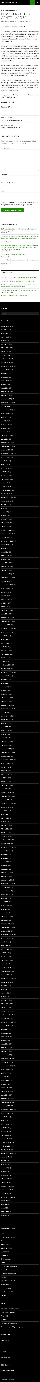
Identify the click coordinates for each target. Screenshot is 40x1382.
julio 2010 (4, 1029)
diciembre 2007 (6, 1142)
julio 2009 (4, 1073)
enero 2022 (4, 526)
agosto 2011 (5, 982)
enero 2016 (4, 789)
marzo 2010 (4, 1044)
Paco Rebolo (5, 1340)
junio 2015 (4, 814)
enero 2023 (4, 483)
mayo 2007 (4, 1168)
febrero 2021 (5, 566)
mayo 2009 (4, 1080)
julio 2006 (4, 1204)
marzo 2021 (4, 563)
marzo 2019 (4, 650)
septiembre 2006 (6, 1197)
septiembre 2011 (6, 978)
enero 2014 (4, 876)
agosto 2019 (5, 632)
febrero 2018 (5, 698)
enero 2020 (4, 614)
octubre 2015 (5, 800)
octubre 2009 (5, 1062)
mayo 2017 (4, 730)
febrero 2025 (5, 391)
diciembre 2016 (6, 749)
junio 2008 (4, 1120)
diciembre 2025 (6, 355)
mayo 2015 (4, 818)
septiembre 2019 (6, 628)
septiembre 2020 (6, 585)
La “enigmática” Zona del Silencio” (26, 277)
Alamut (3, 1233)
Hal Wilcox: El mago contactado (17, 296)
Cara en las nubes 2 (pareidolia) (11, 119)
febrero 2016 (5, 785)
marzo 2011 (4, 1000)
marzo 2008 (4, 1131)
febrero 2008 (5, 1135)
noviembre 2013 (6, 883)
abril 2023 (4, 472)
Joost (3, 296)
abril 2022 (4, 515)
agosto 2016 (5, 763)
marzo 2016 (4, 781)
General (14, 10)
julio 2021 (4, 548)
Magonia (3, 1277)
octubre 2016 (5, 756)
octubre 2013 (5, 887)
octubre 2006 (5, 1193)
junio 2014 (4, 858)
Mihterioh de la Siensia (8, 1281)
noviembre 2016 (6, 752)
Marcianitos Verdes (9, 2)
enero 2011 (4, 1007)
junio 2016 (4, 770)
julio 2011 (4, 985)
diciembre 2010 (6, 1011)
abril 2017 (4, 734)
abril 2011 (4, 996)
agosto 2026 (5, 326)
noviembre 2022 (6, 490)
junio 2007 (4, 1164)
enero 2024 (4, 439)
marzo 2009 (4, 1088)
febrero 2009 (5, 1091)
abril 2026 (4, 340)
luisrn (15, 21)
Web (3, 191)
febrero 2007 (5, 1179)
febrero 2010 (5, 1047)
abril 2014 (4, 865)
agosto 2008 (5, 1113)
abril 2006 (4, 1215)
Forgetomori (5, 1255)
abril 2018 (4, 690)
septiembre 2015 (6, 803)
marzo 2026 (4, 344)
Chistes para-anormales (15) (10, 126)
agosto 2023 (5, 457)
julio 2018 (4, 679)
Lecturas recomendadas (8, 1273)
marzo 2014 (4, 869)
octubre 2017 (5, 712)
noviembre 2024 (6, 402)
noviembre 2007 (6, 1146)
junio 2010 (4, 1033)
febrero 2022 (5, 523)
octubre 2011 (5, 975)
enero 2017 (4, 745)
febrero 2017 (5, 741)
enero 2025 (4, 395)
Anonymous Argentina (8, 1237)
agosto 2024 (5, 413)
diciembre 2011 (6, 967)
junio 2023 (4, 464)
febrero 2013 (5, 916)
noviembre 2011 (6, 971)
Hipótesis (4, 1262)
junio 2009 (4, 1077)
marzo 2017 (4, 738)
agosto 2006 (5, 1201)
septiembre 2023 (6, 453)
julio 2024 (4, 417)
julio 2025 (4, 373)
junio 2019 (4, 639)
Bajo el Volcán (5, 1244)
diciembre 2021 (6, 530)
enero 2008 (4, 1139)
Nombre (4, 174)
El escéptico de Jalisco (8, 1312)
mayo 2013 (4, 905)
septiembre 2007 (6, 1153)
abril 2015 (4, 821)
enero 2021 (4, 570)
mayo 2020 (4, 599)
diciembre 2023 (6, 442)
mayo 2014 (4, 862)
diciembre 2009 (6, 1055)
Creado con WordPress (7, 1379)
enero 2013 (4, 920)
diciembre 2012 (6, 924)
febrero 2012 (5, 960)
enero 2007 (4, 1182)
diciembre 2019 (6, 617)
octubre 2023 (5, 450)
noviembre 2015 (6, 796)
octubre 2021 (5, 537)
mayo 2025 (4, 381)
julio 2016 (4, 767)
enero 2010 (4, 1051)
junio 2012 (4, 945)
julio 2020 (4, 592)
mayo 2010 (4, 1037)
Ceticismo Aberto (6, 1248)
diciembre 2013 (6, 880)
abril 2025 (4, 384)
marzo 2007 (4, 1175)
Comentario (5, 148)
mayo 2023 (4, 468)
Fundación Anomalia (7, 1370)
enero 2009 (4, 1095)
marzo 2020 (4, 606)
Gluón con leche (6, 1259)
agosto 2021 (5, 545)
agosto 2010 (5, 1026)
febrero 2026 (5, 348)
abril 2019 (4, 647)
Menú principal (37, 2)
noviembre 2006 (6, 1190)
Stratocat (4, 1344)
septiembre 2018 (6, 672)
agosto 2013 (5, 894)
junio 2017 (4, 727)
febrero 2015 (5, 829)
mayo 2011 (4, 993)
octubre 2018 (5, 668)
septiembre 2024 (6, 410)
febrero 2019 (5, 654)
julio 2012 (4, 942)
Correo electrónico (8, 183)
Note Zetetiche (6, 1288)
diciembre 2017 (6, 705)
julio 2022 (4, 504)
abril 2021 (4, 559)
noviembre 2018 (6, 665)
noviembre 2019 (6, 621)
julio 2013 (4, 898)
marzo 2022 (4, 519)
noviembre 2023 (6, 446)
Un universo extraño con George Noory (13, 254)
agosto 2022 (5, 501)
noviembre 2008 (6, 1102)
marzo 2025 (4, 388)
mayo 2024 (4, 424)
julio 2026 (4, 330)
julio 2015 (4, 811)
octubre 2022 (5, 494)
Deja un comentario (24, 21)
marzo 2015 (4, 825)
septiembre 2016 (6, 760)
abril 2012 (4, 953)
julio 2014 (4, 854)
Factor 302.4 (5, 1316)
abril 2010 (4, 1040)
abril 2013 (4, 909)
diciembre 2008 (6, 1098)
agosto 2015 (5, 807)
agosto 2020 (5, 588)
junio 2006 (4, 1208)
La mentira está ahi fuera (9, 1266)
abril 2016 (4, 778)
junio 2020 (4, 596)
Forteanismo (6, 10)
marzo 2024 (4, 432)
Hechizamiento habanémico (10, 1323)
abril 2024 (4, 428)
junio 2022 (4, 508)
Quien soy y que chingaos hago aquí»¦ (13, 1327)
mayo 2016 (4, 774)
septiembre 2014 (6, 847)
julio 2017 (4, 723)
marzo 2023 (4, 475)
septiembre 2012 (6, 934)
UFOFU (3, 1295)
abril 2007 (4, 1171)
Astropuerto (5, 1241)
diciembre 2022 (6, 486)
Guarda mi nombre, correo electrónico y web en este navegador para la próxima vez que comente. (19, 203)
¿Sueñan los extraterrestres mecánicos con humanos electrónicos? (19, 285)
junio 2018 (4, 683)
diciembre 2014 (6, 836)
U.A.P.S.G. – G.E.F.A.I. (7, 1292)
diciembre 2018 (6, 661)
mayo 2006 (4, 1211)
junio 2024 (4, 421)
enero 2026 (4, 351)
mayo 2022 (4, 512)
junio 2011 (4, 989)
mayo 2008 (4, 1124)
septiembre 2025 (6, 366)
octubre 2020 (5, 581)
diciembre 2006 (6, 1186)
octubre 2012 (5, 931)
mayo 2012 (4, 949)
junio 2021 (4, 552)
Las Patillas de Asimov (8, 1270)
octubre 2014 (5, 843)
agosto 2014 (5, 851)
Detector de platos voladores (26, 281)
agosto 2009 (5, 1069)
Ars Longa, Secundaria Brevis (10, 1309)
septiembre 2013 (6, 891)
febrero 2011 (5, 1004)
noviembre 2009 (6, 1058)
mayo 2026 (4, 337)
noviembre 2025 (6, 359)
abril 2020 (4, 603)
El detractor (5, 1252)
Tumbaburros (5, 1357)
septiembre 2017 (6, 716)
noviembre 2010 (6, 1015)
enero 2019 (4, 658)
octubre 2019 (5, 625)
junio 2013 (4, 902)
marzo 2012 (4, 956)
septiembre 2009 (6, 1066)
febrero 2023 (5, 479)
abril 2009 (4, 1084)
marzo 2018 (4, 694)
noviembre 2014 (6, 840)
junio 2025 (4, 377)
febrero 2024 (5, 435)
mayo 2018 (4, 687)
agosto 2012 (5, 938)
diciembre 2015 (6, 792)
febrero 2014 (5, 873)
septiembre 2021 (6, 541)
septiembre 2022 (6, 497)
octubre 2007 (5, 1149)
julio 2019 (4, 636)
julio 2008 (4, 1117)
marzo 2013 (4, 913)
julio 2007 (4, 1160)
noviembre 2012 (6, 927)
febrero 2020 (5, 610)
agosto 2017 (5, 719)
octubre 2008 (5, 1106)
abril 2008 (4, 1128)
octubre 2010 (5, 1018)
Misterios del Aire (6, 1284)
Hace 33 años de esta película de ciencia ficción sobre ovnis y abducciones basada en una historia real (20, 261)
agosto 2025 (5, 370)
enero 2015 (4, 832)
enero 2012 (4, 964)
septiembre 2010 (6, 1022)
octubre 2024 (5, 406)
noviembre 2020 (6, 577)
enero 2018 (4, 701)
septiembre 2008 (6, 1109)
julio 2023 (4, 461)
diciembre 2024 (6, 399)
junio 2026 (4, 333)
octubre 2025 (5, 362)
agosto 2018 (5, 676)
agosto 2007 (5, 1157)
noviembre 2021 (6, 534)
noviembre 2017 (6, 709)
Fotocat (3, 1319)
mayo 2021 (4, 555)
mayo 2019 (4, 643)
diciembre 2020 (6, 574)
